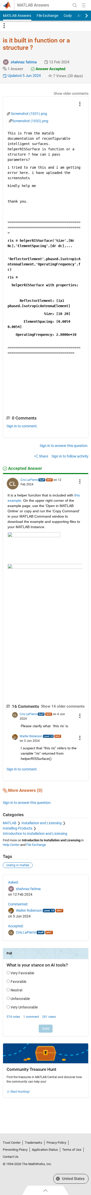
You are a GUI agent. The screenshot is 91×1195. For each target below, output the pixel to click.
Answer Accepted (50, 69)
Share (43, 456)
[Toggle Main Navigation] (83, 5)
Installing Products (17, 828)
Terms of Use (71, 1150)
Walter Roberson (31, 736)
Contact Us (10, 1157)
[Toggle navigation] (4, 26)
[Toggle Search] (74, 5)
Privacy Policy (56, 1142)
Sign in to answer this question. (64, 446)
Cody (68, 16)
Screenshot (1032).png (30, 121)
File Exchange (47, 16)
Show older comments (71, 93)
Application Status (45, 1150)
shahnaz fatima (24, 62)
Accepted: (16, 926)
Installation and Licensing (41, 823)
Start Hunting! (20, 1091)
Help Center (11, 845)
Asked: (13, 882)
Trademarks (33, 1142)
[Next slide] (82, 16)
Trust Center (11, 1142)
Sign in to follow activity (70, 456)
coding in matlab (17, 865)
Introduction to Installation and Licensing (35, 834)
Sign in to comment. (22, 426)
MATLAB (9, 823)
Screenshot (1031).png (29, 114)
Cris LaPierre (29, 480)
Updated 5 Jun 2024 (24, 75)
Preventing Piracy (15, 1150)
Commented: (18, 904)
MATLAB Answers (33, 5)
